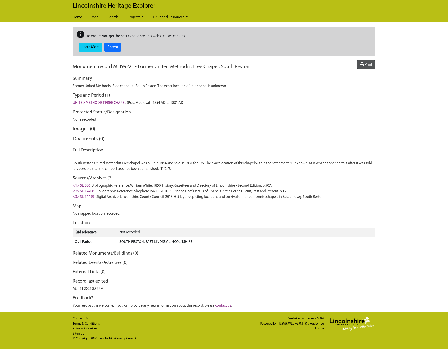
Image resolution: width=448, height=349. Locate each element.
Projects (134, 17)
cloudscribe (316, 323)
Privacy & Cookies (85, 328)
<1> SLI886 (81, 186)
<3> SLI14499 (83, 197)
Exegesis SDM (314, 318)
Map (94, 17)
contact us (223, 305)
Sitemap (78, 333)
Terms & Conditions (86, 323)
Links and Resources (169, 17)
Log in (319, 328)
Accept (112, 47)
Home (77, 17)
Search (113, 17)
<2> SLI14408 (83, 191)
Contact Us (80, 318)
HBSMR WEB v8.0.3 (290, 323)
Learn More (90, 47)
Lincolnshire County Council (117, 338)
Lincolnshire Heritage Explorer (114, 6)
